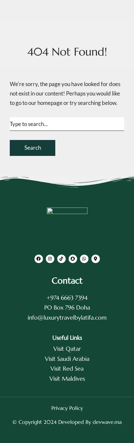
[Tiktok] (61, 259)
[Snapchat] (73, 259)
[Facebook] (38, 259)
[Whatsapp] (84, 259)
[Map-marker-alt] (95, 259)
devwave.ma (107, 422)
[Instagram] (50, 259)
